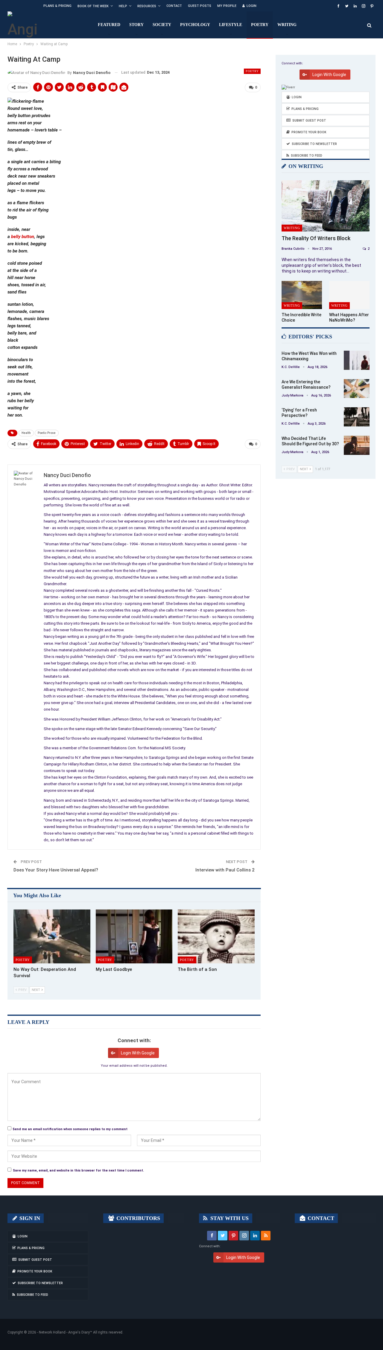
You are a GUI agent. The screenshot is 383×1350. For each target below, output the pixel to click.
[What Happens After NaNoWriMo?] (349, 295)
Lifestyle (230, 24)
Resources (146, 6)
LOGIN (251, 6)
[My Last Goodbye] (134, 936)
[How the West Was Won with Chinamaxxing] (357, 360)
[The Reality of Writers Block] (326, 205)
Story (136, 24)
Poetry (259, 24)
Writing (287, 24)
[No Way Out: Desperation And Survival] (51, 936)
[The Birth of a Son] (216, 936)
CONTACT (320, 1218)
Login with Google (138, 1053)
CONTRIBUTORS (137, 1218)
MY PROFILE (226, 6)
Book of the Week (93, 6)
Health (26, 433)
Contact (174, 6)
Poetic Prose (47, 433)
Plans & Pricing (57, 6)
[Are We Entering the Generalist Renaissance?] (357, 388)
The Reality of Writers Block (316, 238)
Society (162, 24)
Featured (109, 24)
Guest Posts (199, 6)
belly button (22, 236)
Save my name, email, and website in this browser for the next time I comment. (78, 1170)
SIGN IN (29, 1218)
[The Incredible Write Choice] (302, 295)
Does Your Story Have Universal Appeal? (55, 870)
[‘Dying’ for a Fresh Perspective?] (357, 416)
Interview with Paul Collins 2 (225, 870)
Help (123, 6)
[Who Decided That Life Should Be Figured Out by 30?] (357, 445)
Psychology (195, 24)
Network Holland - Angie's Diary (64, 1332)
